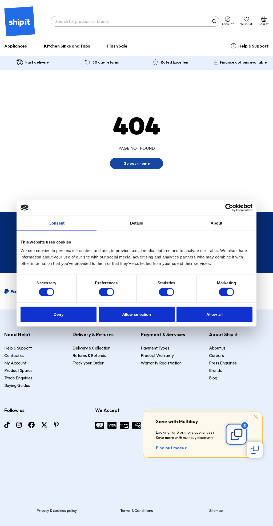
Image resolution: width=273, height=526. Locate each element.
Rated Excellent (175, 62)
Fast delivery (37, 62)
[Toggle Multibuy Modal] (255, 450)
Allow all (214, 314)
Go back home (136, 163)
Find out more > (171, 447)
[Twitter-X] (44, 425)
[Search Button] (214, 21)
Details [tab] (136, 223)
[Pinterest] (56, 425)
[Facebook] (31, 425)
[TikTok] (7, 425)
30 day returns (106, 62)
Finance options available (243, 62)
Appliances (15, 46)
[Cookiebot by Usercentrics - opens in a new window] (229, 208)
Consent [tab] (57, 223)
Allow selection (136, 314)
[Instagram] (19, 425)
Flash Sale (117, 46)
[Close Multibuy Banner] (255, 417)
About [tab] (216, 223)
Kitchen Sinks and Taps (67, 46)
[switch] (106, 292)
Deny (58, 314)
